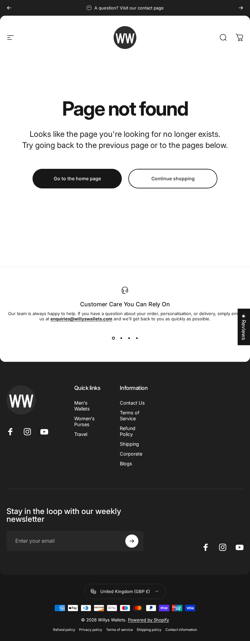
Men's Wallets (82, 405)
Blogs (126, 463)
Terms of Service (129, 415)
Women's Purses (84, 421)
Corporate (131, 454)
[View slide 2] (121, 338)
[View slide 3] (129, 338)
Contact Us (132, 403)
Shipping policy (149, 630)
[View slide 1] (113, 338)
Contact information (181, 630)
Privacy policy (90, 630)
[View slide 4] (137, 338)
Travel (80, 434)
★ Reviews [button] (244, 327)
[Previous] (9, 8)
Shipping (129, 444)
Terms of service (119, 630)
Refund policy (64, 630)
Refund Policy (127, 431)
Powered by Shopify (148, 619)
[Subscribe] (131, 541)
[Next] (241, 8)
